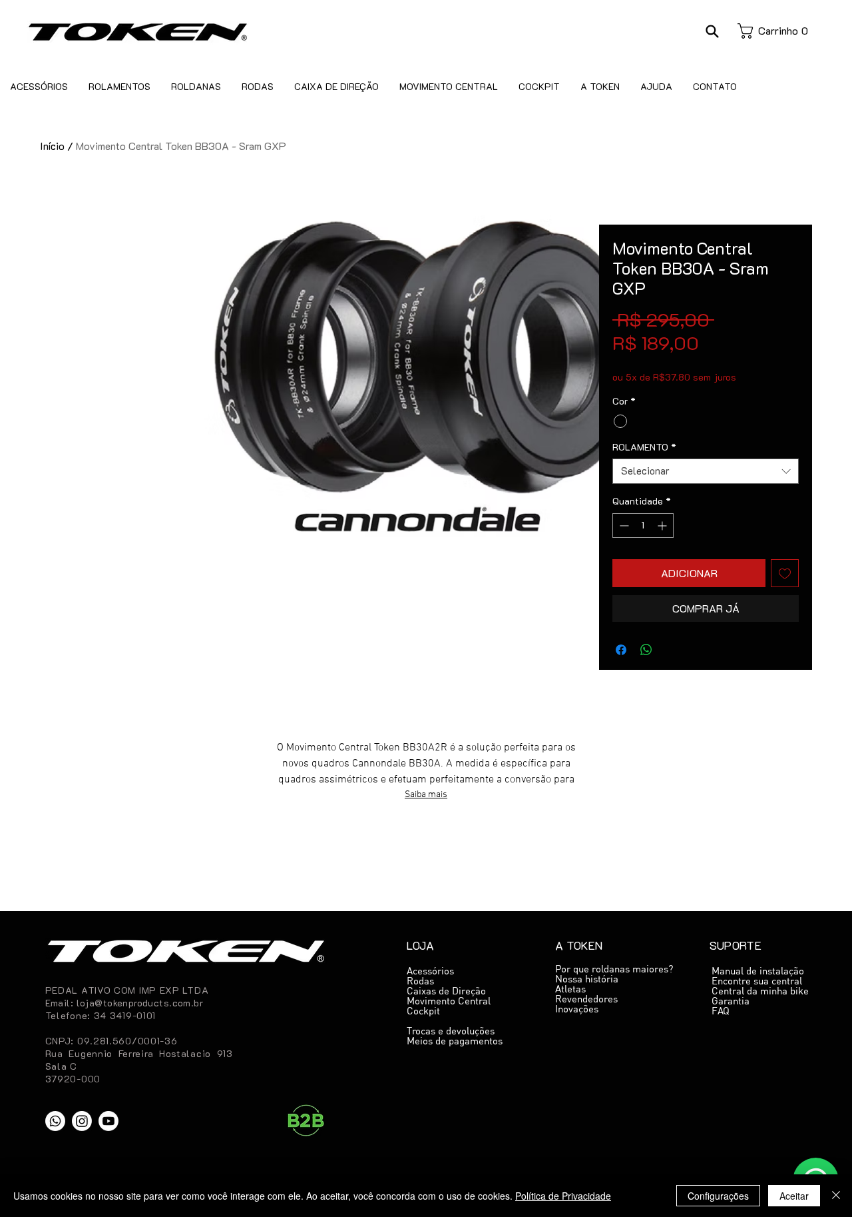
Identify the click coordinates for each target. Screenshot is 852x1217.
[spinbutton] (643, 525)
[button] (712, 31)
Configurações (718, 1195)
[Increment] (663, 525)
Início (52, 146)
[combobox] (705, 471)
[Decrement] (622, 525)
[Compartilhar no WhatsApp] (646, 650)
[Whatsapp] (55, 1121)
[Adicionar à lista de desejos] (785, 573)
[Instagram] (82, 1121)
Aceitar (794, 1195)
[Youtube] (108, 1121)
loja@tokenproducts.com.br (140, 1002)
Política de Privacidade (563, 1195)
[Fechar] (836, 1195)
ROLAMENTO (644, 447)
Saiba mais (426, 794)
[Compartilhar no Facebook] (621, 650)
